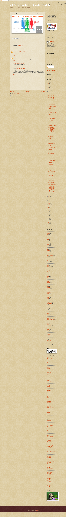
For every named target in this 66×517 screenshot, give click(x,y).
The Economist (49, 402)
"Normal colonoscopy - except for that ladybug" (51, 100)
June (49, 199)
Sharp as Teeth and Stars (50, 474)
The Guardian (48, 403)
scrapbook (48, 318)
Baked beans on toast (51, 174)
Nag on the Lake (49, 457)
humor (47, 234)
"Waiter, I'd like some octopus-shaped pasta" (51, 128)
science (48, 239)
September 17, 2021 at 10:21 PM (21, 45)
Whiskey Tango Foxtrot (50, 255)
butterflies (48, 277)
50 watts (48, 357)
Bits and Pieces (49, 421)
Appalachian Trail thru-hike (52, 118)
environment (48, 261)
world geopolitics (49, 266)
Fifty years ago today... (51, 153)
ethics (47, 256)
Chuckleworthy (50, 145)
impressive (48, 233)
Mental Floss (48, 452)
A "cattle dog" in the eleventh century (51, 164)
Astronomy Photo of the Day (51, 361)
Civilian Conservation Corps (50, 319)
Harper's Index (49, 334)
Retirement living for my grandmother (51, 143)
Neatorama (48, 315)
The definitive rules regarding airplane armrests (52, 133)
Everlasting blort (49, 369)
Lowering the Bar (49, 447)
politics (48, 240)
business (48, 251)
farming (48, 313)
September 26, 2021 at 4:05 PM (20, 68)
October (49, 91)
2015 (48, 214)
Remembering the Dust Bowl (52, 98)
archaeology (48, 282)
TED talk (48, 323)
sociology (14, 39)
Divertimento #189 (50, 136)
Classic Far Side (50, 117)
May (49, 200)
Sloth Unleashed (49, 397)
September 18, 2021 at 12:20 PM (20, 51)
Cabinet (48, 424)
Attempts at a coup (50, 111)
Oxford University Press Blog (51, 387)
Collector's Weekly (49, 426)
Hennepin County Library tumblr (51, 440)
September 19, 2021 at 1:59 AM (21, 63)
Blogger (37, 510)
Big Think (48, 363)
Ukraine (48, 312)
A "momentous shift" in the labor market (52, 149)
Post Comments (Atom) (17, 93)
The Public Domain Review (50, 407)
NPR (47, 463)
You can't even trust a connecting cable (51, 180)
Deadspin (48, 430)
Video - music (48, 270)
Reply (14, 55)
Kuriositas (48, 442)
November (49, 90)
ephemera (48, 244)
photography (48, 238)
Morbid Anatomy (49, 456)
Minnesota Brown (49, 453)
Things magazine (49, 485)
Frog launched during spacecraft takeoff (51, 120)
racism (47, 330)
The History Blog (49, 478)
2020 (48, 207)
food (47, 259)
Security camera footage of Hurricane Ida (52, 185)
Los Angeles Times (49, 446)
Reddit (47, 391)
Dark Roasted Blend (49, 429)
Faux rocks (49, 152)
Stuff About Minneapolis (50, 477)
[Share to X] (16, 38)
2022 (48, 86)
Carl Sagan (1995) (50, 175)
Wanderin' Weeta (49, 486)
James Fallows (49, 441)
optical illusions (49, 296)
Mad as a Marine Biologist (50, 450)
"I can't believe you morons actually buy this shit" (52, 147)
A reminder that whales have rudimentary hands (52, 189)
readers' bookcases (49, 303)
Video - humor (48, 280)
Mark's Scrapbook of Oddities (51, 451)
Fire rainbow (49, 176)
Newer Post (12, 91)
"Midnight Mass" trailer (51, 97)
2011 (48, 219)
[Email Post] (12, 38)
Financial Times (49, 372)
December (49, 88)
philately (48, 308)
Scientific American (49, 472)
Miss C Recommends (50, 381)
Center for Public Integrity (50, 425)
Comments (49, 67)
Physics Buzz (48, 467)
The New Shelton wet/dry (50, 481)
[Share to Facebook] (17, 38)
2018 (48, 210)
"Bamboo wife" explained (51, 131)
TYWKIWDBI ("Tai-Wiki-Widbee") (31, 4)
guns (47, 309)
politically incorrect (49, 302)
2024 (48, 83)
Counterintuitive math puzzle (52, 172)
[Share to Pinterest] (18, 38)
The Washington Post (50, 411)
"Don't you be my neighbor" (52, 160)
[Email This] (14, 38)
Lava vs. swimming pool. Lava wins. (51, 122)
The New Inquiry (49, 406)
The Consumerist (49, 401)
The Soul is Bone (49, 408)
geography (48, 281)
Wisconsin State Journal (50, 416)
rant (47, 260)
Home (27, 91)
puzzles (48, 298)
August (49, 196)
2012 (48, 218)
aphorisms (48, 320)
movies (48, 283)
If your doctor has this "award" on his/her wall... (52, 187)
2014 (48, 215)
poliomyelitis (48, 324)
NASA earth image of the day (51, 458)
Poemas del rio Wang (50, 468)
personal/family (49, 262)
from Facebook (49, 307)
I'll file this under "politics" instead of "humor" (51, 104)
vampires (48, 341)
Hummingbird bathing (51, 170)
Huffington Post (49, 374)
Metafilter (48, 380)
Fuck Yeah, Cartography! (50, 436)
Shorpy (48, 395)
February (49, 204)
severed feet (48, 314)
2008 (48, 223)
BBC (47, 362)
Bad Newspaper (49, 420)
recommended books (49, 292)
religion (48, 265)
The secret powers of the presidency (51, 182)
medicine (48, 243)
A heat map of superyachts (52, 106)
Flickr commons (49, 373)
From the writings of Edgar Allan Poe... (51, 168)
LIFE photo (48, 329)
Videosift (48, 413)
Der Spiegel (48, 368)
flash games (48, 297)
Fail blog (48, 434)
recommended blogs (49, 325)
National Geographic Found (50, 461)
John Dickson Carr (49, 328)
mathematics (48, 288)
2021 (48, 87)
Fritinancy (48, 435)
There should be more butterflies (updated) (51, 102)
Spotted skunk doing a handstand (51, 178)
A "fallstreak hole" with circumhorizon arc (51, 191)
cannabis (48, 336)
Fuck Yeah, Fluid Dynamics (50, 437)
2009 (48, 222)
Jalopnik (24, 36)
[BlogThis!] (15, 38)
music (47, 286)
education (48, 276)
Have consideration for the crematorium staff (51, 130)
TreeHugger (48, 412)
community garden (49, 344)
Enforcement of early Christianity (51, 162)
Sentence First (49, 473)
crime (47, 271)
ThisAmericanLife (49, 340)
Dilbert (47, 431)
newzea (14, 51)
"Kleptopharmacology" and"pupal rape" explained (52, 141)
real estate (48, 293)
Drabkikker (14, 63)
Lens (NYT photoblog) (50, 445)
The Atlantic (48, 400)
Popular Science (49, 390)
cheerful (48, 272)
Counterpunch (48, 367)
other (47, 267)
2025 (48, 82)
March (49, 203)
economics (48, 250)
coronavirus (48, 287)
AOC (47, 339)
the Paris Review (49, 484)
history (47, 235)
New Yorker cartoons (49, 462)
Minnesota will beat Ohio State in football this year (52, 194)
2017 (48, 211)
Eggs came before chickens (52, 112)
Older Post (42, 91)
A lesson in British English (51, 192)
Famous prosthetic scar (51, 109)
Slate (47, 396)
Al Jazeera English (49, 358)
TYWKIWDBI (48, 230)
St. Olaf (48, 335)
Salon (47, 392)
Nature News (48, 385)
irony (47, 304)
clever (47, 249)
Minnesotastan (52, 41)
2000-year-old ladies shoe (51, 171)
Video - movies (49, 275)
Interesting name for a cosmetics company (51, 155)
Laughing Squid (49, 379)
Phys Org (48, 466)
